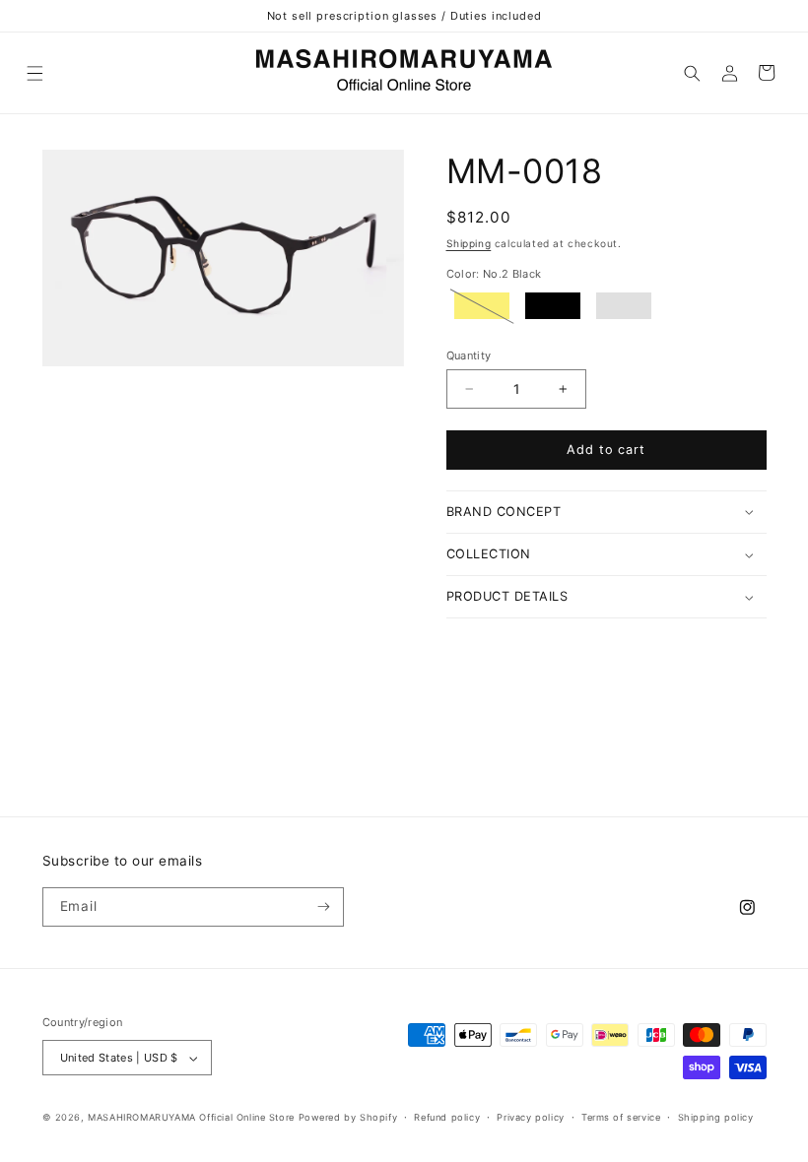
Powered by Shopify (348, 1117)
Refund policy (447, 1117)
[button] (35, 72)
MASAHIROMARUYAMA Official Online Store (191, 1117)
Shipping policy (716, 1117)
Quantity (469, 355)
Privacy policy (530, 1117)
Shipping (469, 243)
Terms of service (621, 1117)
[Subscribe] (323, 907)
